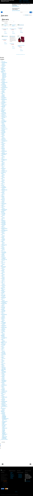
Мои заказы (20, 474)
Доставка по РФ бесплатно (16, 10)
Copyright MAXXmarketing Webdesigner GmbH (20, 54)
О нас (11, 473)
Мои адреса (20, 477)
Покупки (20, 2)
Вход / (24, 2)
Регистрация (28, 2)
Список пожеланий (25, 0)
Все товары (12, 474)
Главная (11, 472)
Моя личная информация (20, 475)
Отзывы (11, 477)
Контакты (11, 478)
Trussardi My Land (4, 39)
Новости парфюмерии (12, 475)
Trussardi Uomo (12, 43)
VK (0, 446)
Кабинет (20, 0)
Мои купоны (20, 476)
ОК (0, 443)
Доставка (11, 476)
